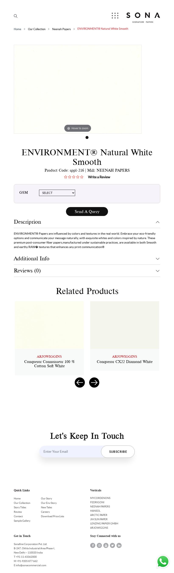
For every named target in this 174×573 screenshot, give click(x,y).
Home (17, 29)
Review (18, 511)
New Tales (46, 507)
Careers (45, 511)
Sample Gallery (22, 520)
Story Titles (20, 507)
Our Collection (36, 29)
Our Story (46, 498)
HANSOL (95, 510)
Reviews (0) (27, 271)
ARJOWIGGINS (99, 527)
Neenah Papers (61, 29)
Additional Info (31, 258)
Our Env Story (49, 503)
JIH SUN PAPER (99, 519)
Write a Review (99, 177)
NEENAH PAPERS (100, 506)
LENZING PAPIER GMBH (104, 523)
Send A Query (87, 211)
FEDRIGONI (97, 502)
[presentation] (80, 382)
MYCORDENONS (100, 498)
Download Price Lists (52, 516)
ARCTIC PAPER (98, 515)
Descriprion (27, 222)
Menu (115, 16)
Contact (18, 516)
